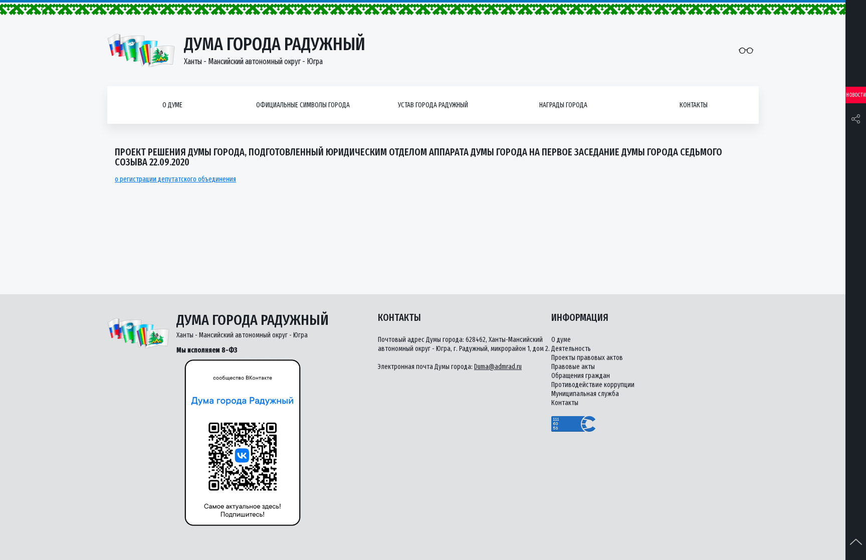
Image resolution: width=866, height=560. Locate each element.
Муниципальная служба (585, 394)
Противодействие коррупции (592, 385)
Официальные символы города (303, 105)
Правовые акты (573, 366)
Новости (856, 95)
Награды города (563, 105)
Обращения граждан (580, 375)
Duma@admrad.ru (498, 366)
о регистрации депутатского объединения (175, 179)
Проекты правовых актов (587, 357)
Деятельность (571, 348)
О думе (172, 105)
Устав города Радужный (433, 105)
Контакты (694, 105)
